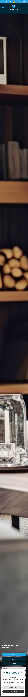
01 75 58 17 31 (7, 1)
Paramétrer (13, 687)
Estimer (14, 663)
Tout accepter (13, 691)
